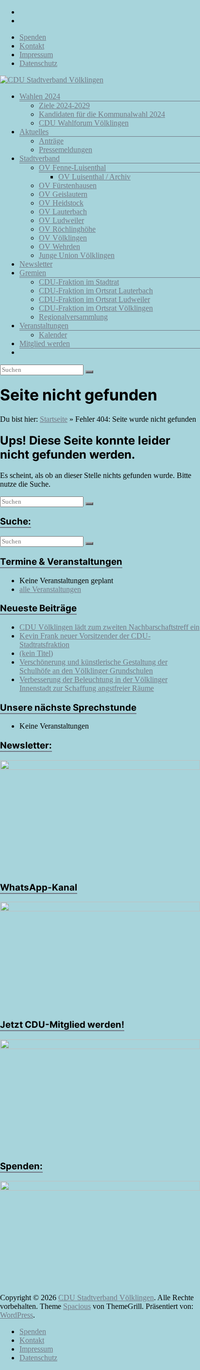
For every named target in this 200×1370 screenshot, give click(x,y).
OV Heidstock (61, 203)
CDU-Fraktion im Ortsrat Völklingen (96, 308)
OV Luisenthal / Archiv (94, 177)
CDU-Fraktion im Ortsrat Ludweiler (94, 299)
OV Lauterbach (63, 211)
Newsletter (35, 264)
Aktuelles (34, 131)
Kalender (53, 335)
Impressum (36, 54)
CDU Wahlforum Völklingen (84, 123)
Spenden (32, 37)
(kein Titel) (36, 653)
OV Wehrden (59, 246)
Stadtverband (39, 158)
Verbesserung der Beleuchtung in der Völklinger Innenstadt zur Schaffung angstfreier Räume (93, 683)
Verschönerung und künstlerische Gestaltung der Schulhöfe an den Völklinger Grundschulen (93, 666)
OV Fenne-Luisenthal (72, 167)
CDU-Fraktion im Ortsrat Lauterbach (96, 291)
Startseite (53, 419)
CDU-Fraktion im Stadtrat (79, 282)
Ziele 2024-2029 (64, 105)
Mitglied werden (44, 343)
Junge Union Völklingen (77, 255)
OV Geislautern (63, 194)
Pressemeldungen (65, 149)
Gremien (32, 273)
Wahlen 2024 (39, 96)
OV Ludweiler (61, 220)
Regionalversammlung (73, 317)
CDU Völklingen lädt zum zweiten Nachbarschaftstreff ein (109, 627)
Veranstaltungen (43, 325)
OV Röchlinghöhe (67, 229)
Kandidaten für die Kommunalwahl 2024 (102, 114)
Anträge (51, 141)
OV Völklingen (63, 238)
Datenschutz (38, 63)
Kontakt (31, 46)
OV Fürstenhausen (68, 185)
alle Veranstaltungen (50, 589)
